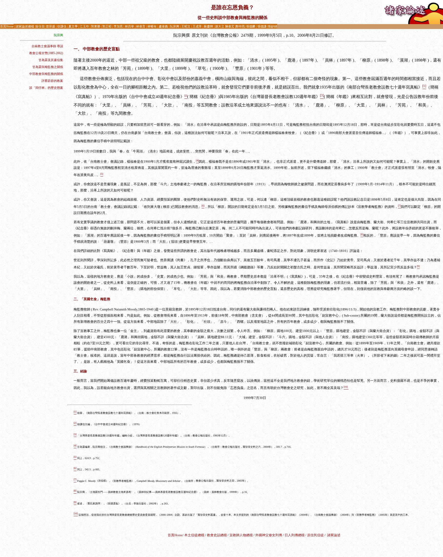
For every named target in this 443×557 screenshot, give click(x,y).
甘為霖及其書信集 (50, 60)
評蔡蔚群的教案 (52, 81)
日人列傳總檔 (295, 535)
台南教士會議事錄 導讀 (47, 46)
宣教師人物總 (239, 535)
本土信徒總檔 (194, 535)
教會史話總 (215, 535)
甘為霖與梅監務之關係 (47, 67)
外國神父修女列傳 (268, 535)
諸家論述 (333, 535)
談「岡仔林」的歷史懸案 (46, 88)
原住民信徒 (315, 535)
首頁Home (175, 535)
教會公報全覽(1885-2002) (46, 53)
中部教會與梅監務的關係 (46, 74)
